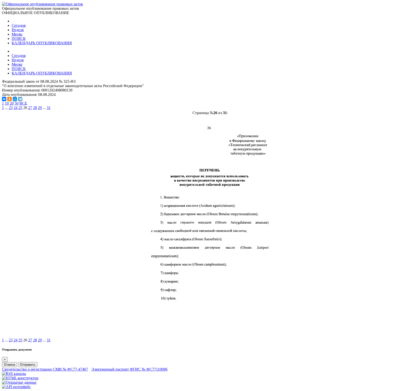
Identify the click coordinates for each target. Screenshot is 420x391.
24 (16, 108)
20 (12, 103)
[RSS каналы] (14, 374)
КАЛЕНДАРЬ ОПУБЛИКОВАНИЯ (42, 43)
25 (20, 108)
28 (35, 108)
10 (7, 103)
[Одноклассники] (9, 99)
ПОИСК (19, 38)
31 (49, 108)
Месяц (17, 34)
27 (30, 108)
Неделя (18, 30)
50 (16, 103)
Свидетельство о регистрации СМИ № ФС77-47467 (45, 369)
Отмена (9, 364)
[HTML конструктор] (20, 378)
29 (40, 108)
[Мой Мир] (15, 99)
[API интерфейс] (16, 387)
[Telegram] (20, 99)
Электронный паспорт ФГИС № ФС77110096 (129, 369)
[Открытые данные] (19, 382)
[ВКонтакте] (4, 99)
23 (11, 108)
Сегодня (19, 25)
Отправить (27, 364)
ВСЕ (23, 103)
